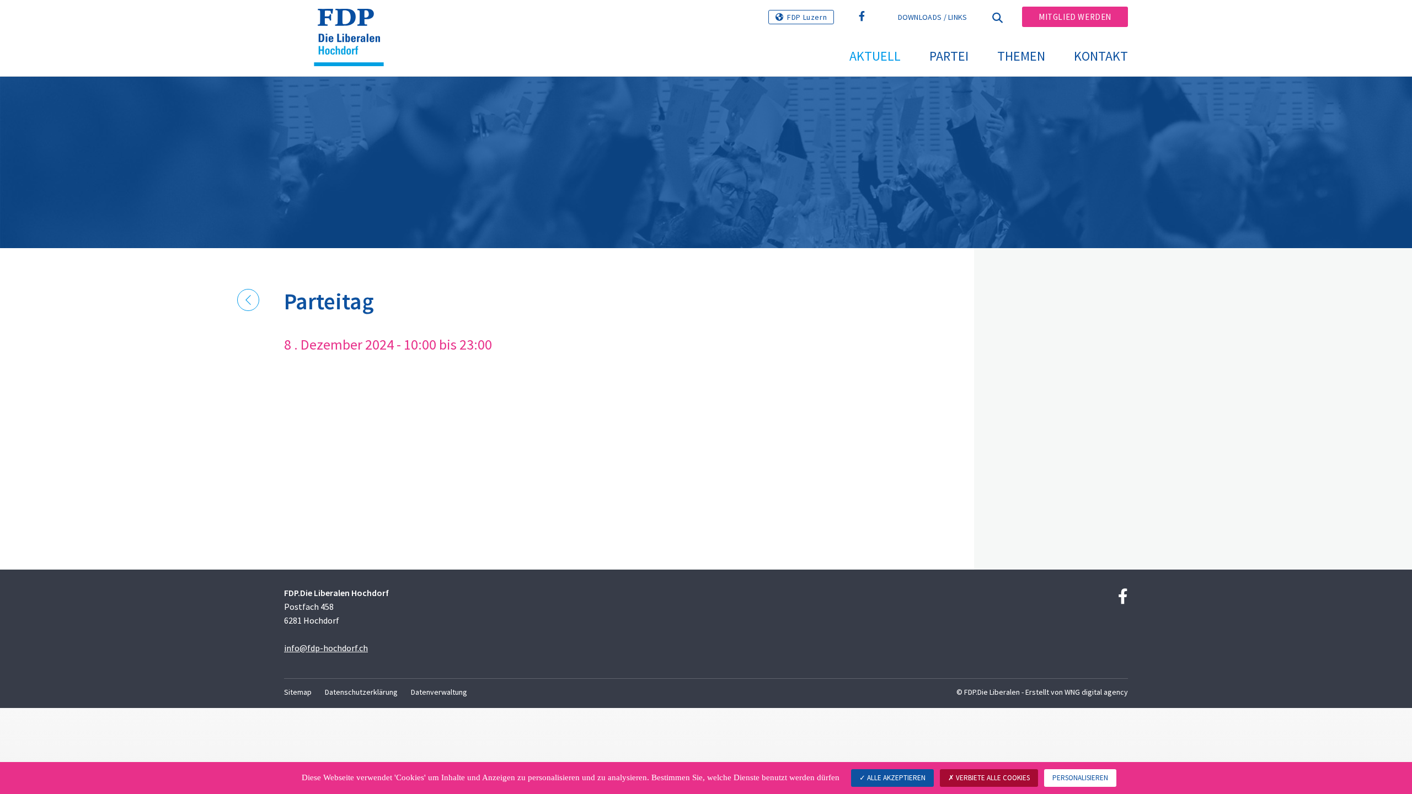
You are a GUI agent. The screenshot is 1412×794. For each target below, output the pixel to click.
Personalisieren (1080, 777)
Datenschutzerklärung (361, 692)
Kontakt (1101, 56)
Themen (1021, 56)
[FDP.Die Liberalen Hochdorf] (353, 22)
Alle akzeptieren (895, 777)
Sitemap (298, 692)
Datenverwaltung (439, 692)
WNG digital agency (1096, 692)
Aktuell (875, 56)
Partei (949, 56)
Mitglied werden (1075, 17)
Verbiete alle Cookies (992, 777)
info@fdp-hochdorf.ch (326, 647)
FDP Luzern (807, 17)
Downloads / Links (932, 17)
